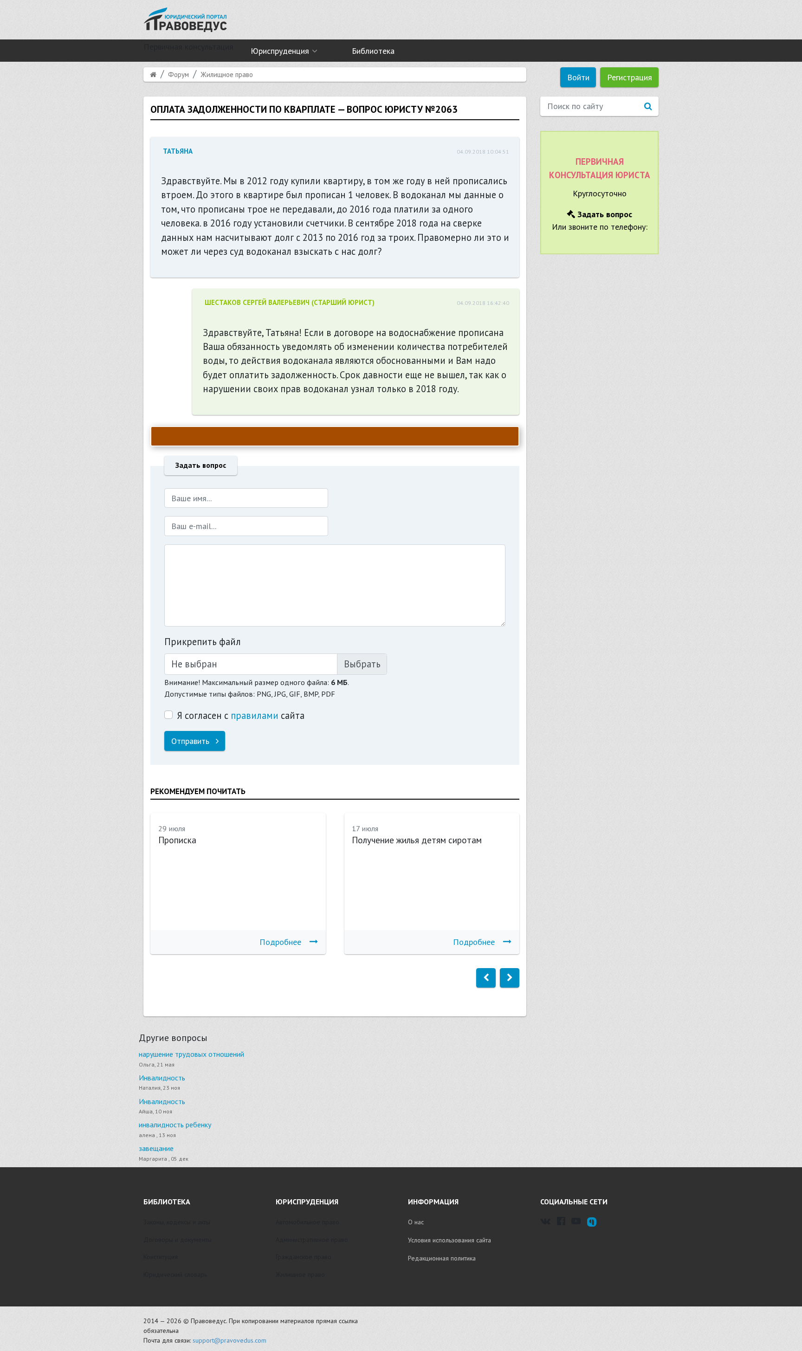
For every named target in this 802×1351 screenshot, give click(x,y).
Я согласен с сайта (240, 715)
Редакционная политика (442, 1258)
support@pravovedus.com (229, 1340)
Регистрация (629, 77)
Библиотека (373, 50)
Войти (578, 77)
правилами (254, 715)
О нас (416, 1222)
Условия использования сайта (449, 1240)
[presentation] (486, 978)
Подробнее (280, 942)
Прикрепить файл (202, 641)
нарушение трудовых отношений (191, 1054)
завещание (156, 1148)
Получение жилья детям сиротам (417, 840)
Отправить (191, 741)
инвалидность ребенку (175, 1124)
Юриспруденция (280, 50)
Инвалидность (162, 1077)
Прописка (177, 840)
